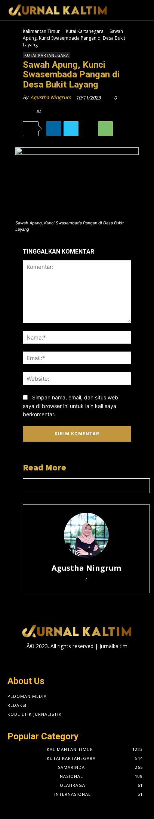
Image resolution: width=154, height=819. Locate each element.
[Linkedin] (53, 128)
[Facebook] (57, 660)
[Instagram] (70, 660)
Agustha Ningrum (50, 97)
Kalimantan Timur (41, 31)
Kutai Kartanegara (85, 31)
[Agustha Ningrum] (86, 535)
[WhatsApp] (105, 128)
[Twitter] (71, 128)
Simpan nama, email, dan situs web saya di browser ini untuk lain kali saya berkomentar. (70, 405)
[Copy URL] (88, 128)
